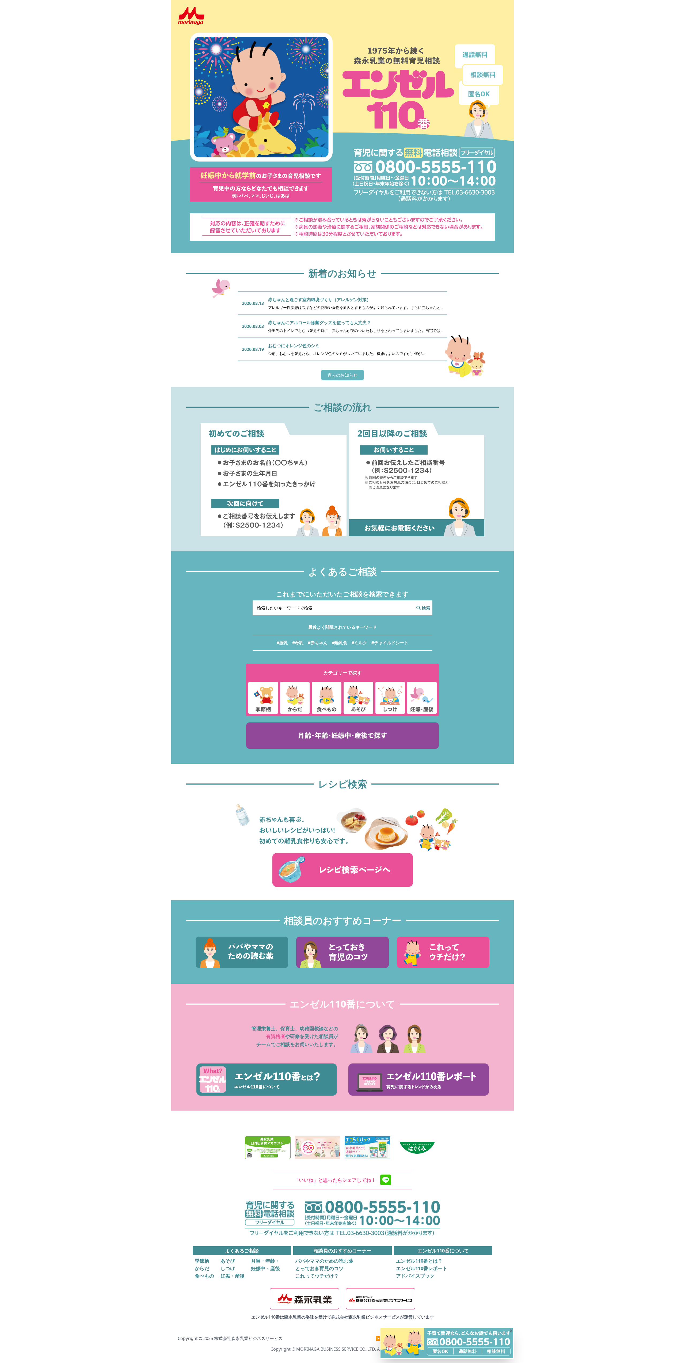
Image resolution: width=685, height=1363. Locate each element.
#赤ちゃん (318, 643)
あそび (227, 1261)
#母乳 (297, 643)
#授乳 (282, 643)
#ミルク (359, 643)
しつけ (227, 1268)
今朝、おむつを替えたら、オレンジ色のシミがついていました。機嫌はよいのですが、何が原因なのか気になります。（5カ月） (345, 353)
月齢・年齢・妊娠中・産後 (265, 1264)
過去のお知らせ (342, 375)
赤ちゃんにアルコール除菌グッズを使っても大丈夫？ (319, 322)
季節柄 (202, 1261)
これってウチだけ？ (317, 1276)
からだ (202, 1268)
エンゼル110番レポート (421, 1268)
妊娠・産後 (232, 1276)
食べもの (204, 1276)
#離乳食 (339, 643)
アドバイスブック (415, 1276)
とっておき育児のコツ (319, 1268)
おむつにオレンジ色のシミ (293, 346)
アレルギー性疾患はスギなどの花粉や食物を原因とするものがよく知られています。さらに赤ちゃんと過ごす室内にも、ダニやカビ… (354, 307)
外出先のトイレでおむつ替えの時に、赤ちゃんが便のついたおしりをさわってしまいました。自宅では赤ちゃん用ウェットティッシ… (354, 330)
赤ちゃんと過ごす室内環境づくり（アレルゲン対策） (319, 299)
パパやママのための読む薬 (324, 1261)
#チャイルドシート (389, 643)
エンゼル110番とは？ (419, 1261)
